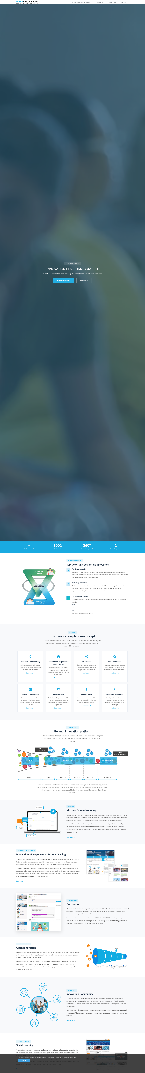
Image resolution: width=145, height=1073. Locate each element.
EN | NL (123, 2)
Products (99, 2)
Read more (29, 673)
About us (112, 2)
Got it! (24, 1060)
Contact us (84, 280)
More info (73, 1057)
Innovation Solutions (81, 2)
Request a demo (64, 280)
